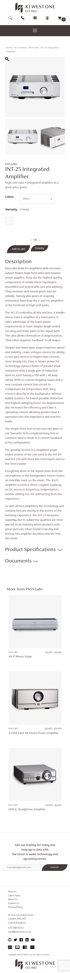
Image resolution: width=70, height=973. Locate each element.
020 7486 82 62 (16, 928)
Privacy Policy (15, 907)
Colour (9, 197)
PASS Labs (34, 47)
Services (12, 892)
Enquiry (39, 248)
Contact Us (13, 903)
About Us (13, 899)
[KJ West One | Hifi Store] (35, 7)
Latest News (14, 895)
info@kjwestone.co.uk (19, 932)
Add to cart (18, 249)
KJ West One (27, 955)
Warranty (11, 209)
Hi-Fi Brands (20, 47)
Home (9, 47)
